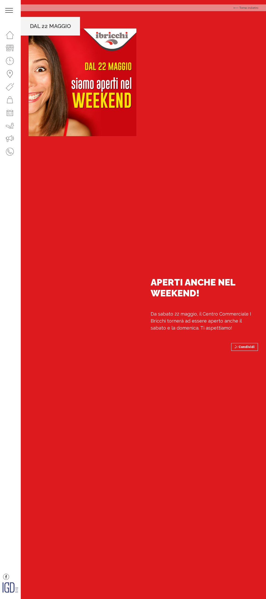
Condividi (246, 347)
